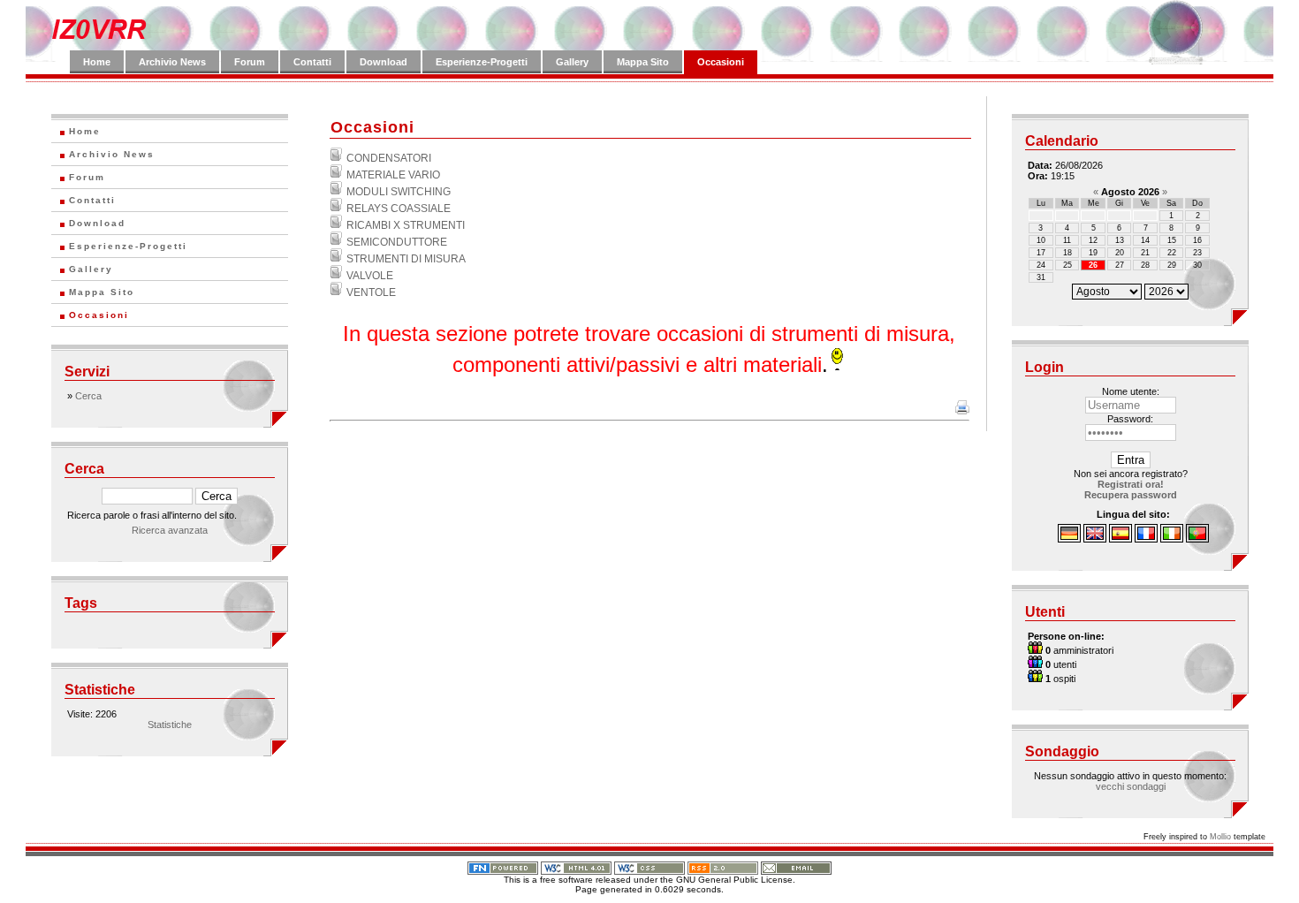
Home (96, 62)
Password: (1130, 419)
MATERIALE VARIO (393, 175)
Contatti (312, 62)
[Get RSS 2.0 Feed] (722, 865)
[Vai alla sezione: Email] (796, 865)
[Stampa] (962, 411)
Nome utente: (1130, 391)
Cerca (88, 396)
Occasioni (720, 62)
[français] (1146, 539)
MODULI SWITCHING (398, 192)
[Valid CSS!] (649, 865)
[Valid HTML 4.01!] (576, 865)
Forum (249, 62)
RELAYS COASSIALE (398, 208)
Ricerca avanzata (170, 530)
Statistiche (170, 724)
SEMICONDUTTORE (396, 242)
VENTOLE (371, 292)
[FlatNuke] (502, 865)
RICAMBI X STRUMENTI (405, 225)
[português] (1197, 539)
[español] (1120, 539)
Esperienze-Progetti (482, 62)
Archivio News (172, 62)
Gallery (572, 62)
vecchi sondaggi (1131, 786)
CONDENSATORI (388, 158)
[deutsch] (1069, 539)
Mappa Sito (643, 62)
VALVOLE (369, 275)
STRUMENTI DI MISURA (406, 259)
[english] (1094, 539)
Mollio (1220, 836)
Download (383, 62)
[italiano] (1171, 539)
